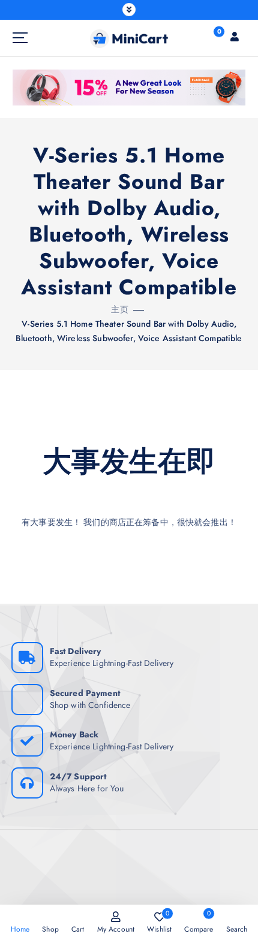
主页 (119, 309)
